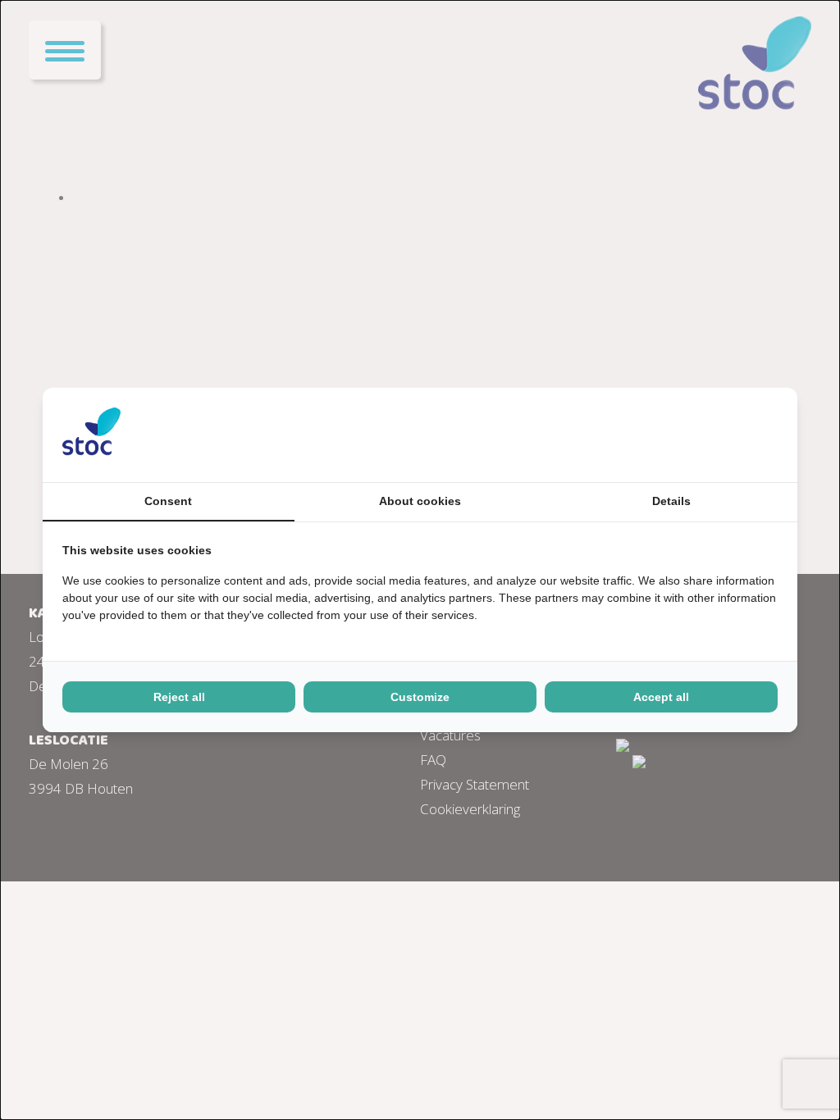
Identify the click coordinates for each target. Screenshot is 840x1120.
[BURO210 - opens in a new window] (716, 434)
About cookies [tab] (420, 501)
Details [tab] (671, 501)
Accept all (661, 696)
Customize (420, 696)
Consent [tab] (168, 501)
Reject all (179, 696)
